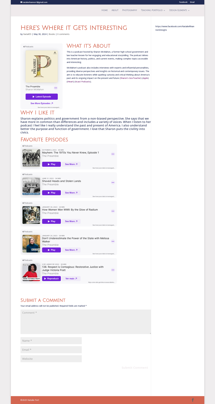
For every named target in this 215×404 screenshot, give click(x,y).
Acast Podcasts (82, 81)
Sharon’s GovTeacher (130, 78)
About (115, 10)
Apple (145, 78)
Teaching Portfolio (151, 10)
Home (105, 10)
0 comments (63, 34)
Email (192, 2)
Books (52, 34)
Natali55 (27, 34)
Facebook (183, 2)
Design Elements (178, 10)
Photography (129, 10)
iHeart (70, 81)
